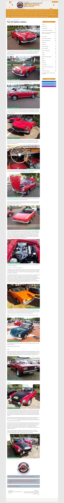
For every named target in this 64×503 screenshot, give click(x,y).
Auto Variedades (14, 10)
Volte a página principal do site (14, 486)
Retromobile (35, 14)
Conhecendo (51, 10)
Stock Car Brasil (40, 14)
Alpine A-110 (9, 419)
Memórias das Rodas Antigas (19, 14)
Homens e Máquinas (41, 12)
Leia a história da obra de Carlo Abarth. (13, 459)
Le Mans (8, 14)
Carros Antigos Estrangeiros (29, 10)
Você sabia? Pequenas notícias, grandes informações (19, 16)
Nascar (26, 14)
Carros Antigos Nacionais (39, 10)
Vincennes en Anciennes (44, 16)
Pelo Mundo (30, 14)
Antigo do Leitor (20, 10)
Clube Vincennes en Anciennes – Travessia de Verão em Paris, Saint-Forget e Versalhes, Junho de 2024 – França (31, 492)
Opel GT (38, 281)
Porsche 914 (9, 282)
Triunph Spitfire (13, 282)
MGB (30, 281)
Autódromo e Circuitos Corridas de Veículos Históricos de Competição (18, 12)
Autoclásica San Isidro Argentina (34, 16)
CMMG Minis (46, 10)
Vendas (8, 16)
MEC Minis (12, 14)
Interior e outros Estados (50, 12)
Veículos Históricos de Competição (50, 14)
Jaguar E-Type (34, 281)
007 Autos (9, 10)
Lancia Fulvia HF (14, 419)
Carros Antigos (44, 36)
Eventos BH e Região (34, 12)
